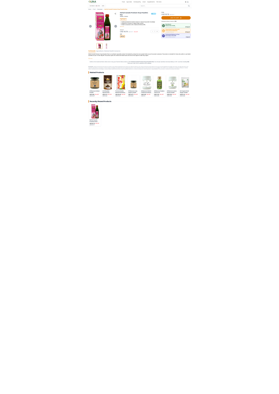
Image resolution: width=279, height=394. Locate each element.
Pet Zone (158, 2)
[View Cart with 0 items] (185, 2)
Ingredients (100, 51)
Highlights (123, 19)
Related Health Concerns (112, 51)
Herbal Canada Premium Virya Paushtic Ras (115, 9)
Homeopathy (137, 2)
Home (89, 9)
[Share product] (115, 13)
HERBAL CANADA (124, 16)
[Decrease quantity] (152, 31)
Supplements (151, 2)
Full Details (91, 51)
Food (123, 2)
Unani (144, 2)
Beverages (100, 9)
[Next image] (115, 26)
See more (122, 26)
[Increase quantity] (157, 31)
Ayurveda (129, 2)
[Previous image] (90, 26)
